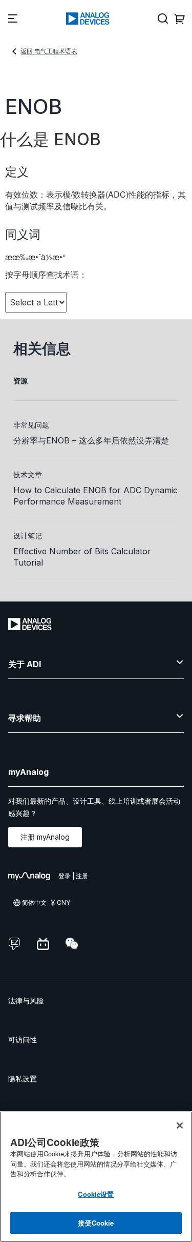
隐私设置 (22, 1078)
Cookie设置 (96, 1194)
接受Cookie (96, 1223)
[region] (96, 1176)
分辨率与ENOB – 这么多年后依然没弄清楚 (91, 440)
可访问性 (22, 1039)
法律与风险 (26, 1000)
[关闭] (179, 1125)
